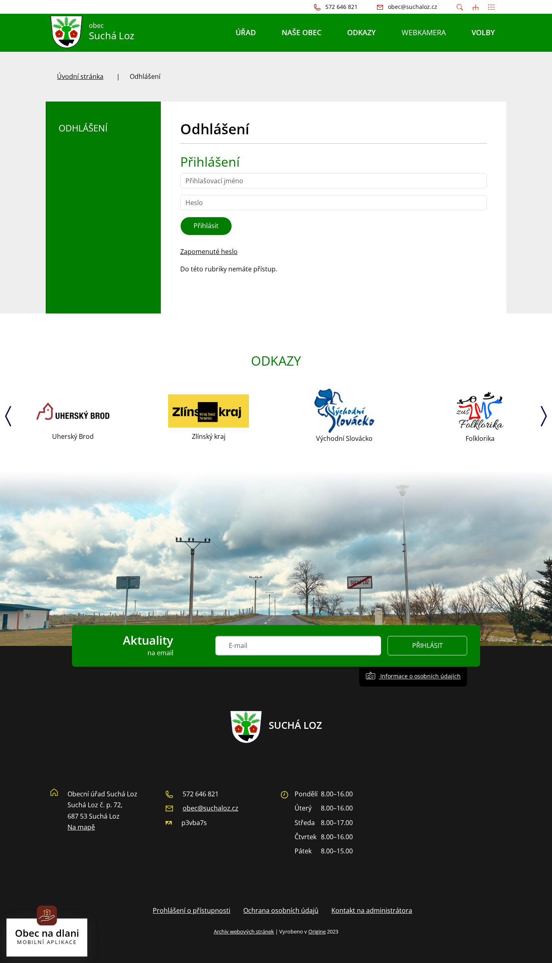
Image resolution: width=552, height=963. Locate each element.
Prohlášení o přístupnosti (191, 910)
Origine (317, 931)
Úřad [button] (246, 32)
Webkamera (424, 32)
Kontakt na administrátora (371, 910)
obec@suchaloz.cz (210, 808)
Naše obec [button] (301, 32)
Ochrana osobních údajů (280, 910)
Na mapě (81, 827)
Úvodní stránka (80, 76)
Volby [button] (483, 32)
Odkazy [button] (361, 32)
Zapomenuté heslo (209, 251)
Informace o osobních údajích (420, 676)
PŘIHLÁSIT (427, 645)
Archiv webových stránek (244, 931)
